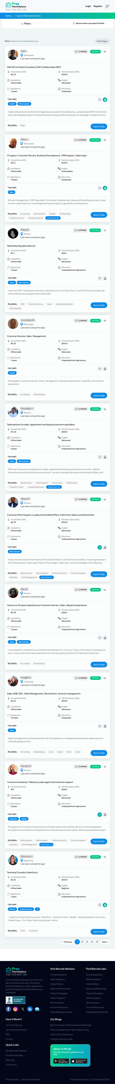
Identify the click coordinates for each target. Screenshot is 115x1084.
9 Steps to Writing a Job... (62, 1039)
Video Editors (56, 984)
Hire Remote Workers (62, 968)
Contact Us (11, 1064)
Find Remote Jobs (96, 968)
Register (98, 6)
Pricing (9, 1039)
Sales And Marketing (60, 988)
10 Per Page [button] (102, 41)
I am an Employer (14, 1025)
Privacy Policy (12, 1079)
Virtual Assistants (58, 974)
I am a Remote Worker (16, 1029)
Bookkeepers (57, 1002)
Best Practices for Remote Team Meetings (70, 1025)
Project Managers (59, 993)
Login (88, 6)
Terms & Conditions (30, 1079)
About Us (10, 1060)
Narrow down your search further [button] (90, 23)
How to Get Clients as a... (62, 1034)
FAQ (8, 1034)
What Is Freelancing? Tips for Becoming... (70, 1029)
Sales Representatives (61, 1012)
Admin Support (57, 998)
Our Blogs (56, 1019)
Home (8, 15)
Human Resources (59, 1007)
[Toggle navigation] (107, 6)
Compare (82, 51)
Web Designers (57, 979)
